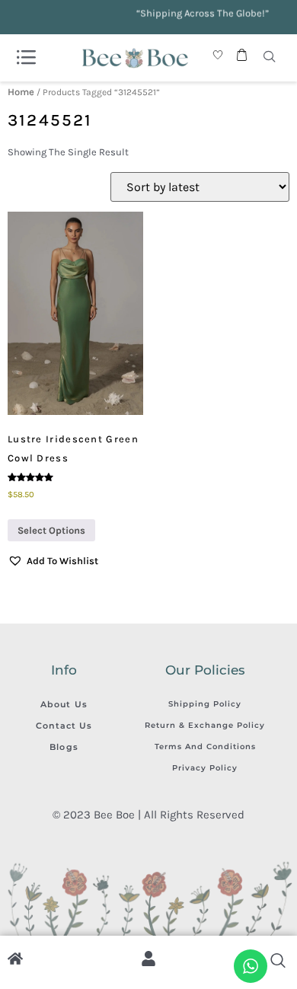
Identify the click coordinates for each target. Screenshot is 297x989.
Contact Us (64, 725)
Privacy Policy (205, 768)
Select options (51, 530)
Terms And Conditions (205, 746)
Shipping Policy (204, 704)
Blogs (64, 747)
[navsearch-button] (269, 58)
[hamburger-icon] (26, 58)
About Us (64, 704)
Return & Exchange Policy (205, 725)
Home (21, 91)
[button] (53, 561)
